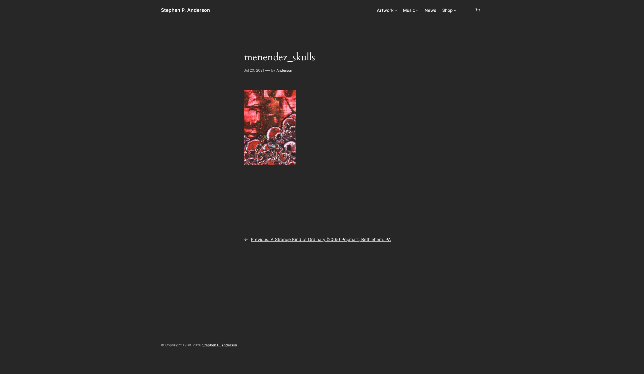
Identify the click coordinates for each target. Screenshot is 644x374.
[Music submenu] (417, 10)
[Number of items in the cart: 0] (477, 10)
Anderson (284, 70)
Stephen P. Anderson (185, 10)
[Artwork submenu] (395, 10)
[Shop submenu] (455, 10)
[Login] (465, 10)
